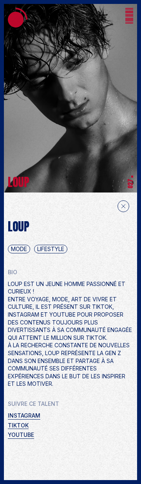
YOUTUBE (21, 434)
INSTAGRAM (24, 415)
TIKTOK (18, 425)
